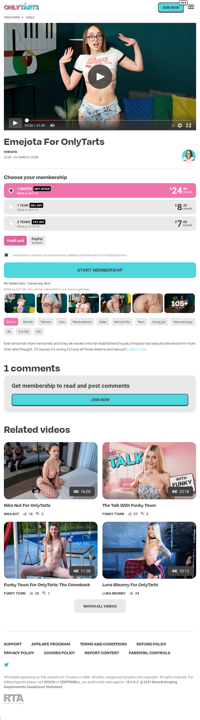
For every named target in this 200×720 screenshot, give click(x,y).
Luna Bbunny (114, 593)
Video (30, 17)
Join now (173, 5)
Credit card (15, 240)
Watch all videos (100, 606)
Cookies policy (59, 652)
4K (9, 331)
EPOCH (49, 682)
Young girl (159, 322)
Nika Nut (11, 514)
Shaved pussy (183, 322)
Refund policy (151, 643)
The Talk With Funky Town (129, 505)
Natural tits (122, 322)
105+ (179, 303)
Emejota (10, 152)
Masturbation (82, 322)
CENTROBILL (70, 682)
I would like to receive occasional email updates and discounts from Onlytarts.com (69, 255)
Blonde (28, 322)
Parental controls (149, 652)
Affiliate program (50, 643)
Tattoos (45, 322)
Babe (102, 322)
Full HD (24, 331)
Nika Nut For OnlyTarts (27, 505)
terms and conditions (103, 643)
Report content (102, 652)
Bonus (11, 322)
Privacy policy (19, 652)
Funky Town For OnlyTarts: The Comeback (47, 584)
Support (13, 643)
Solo (62, 322)
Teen (141, 322)
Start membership (100, 270)
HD (38, 331)
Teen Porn (12, 17)
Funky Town (113, 514)
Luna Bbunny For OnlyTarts (130, 584)
